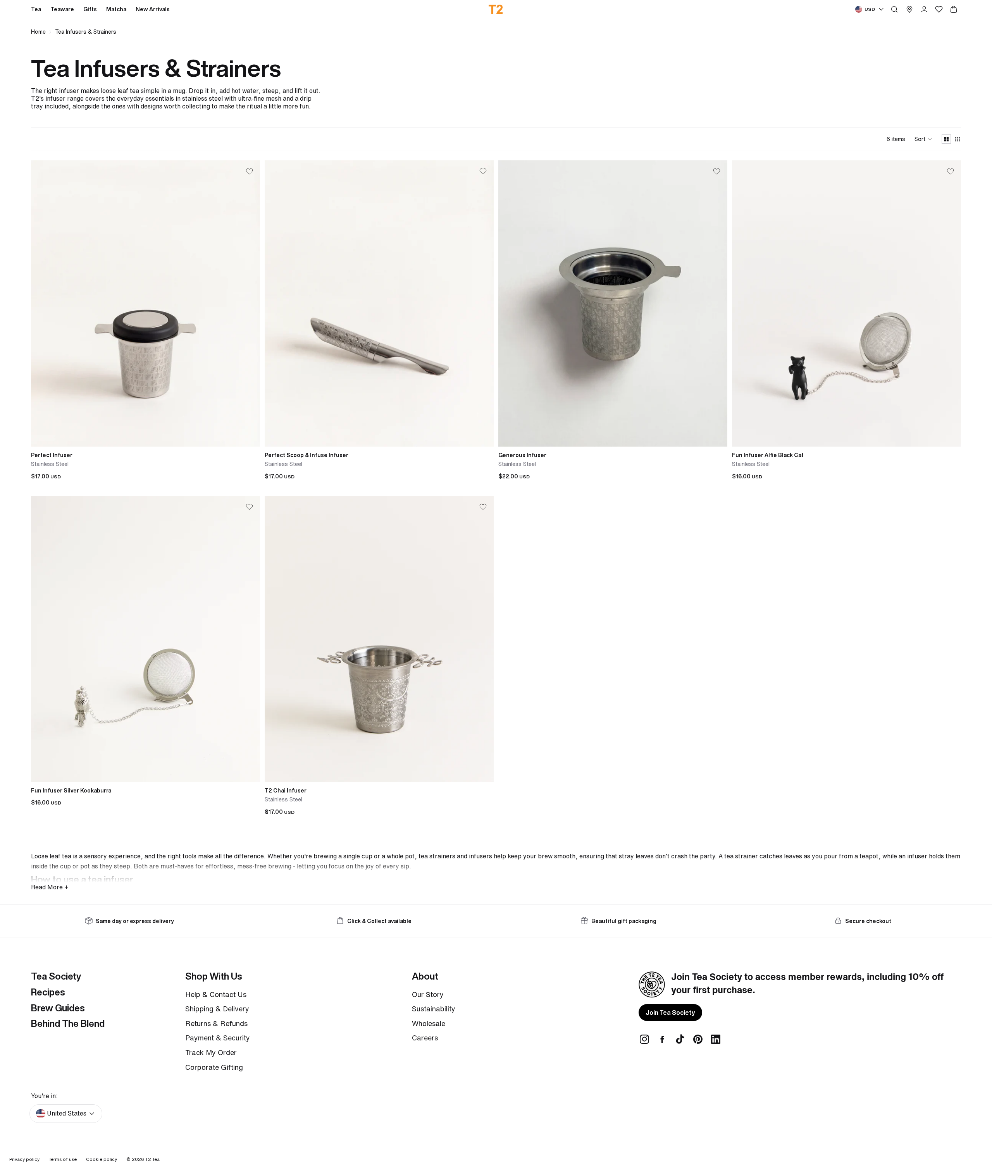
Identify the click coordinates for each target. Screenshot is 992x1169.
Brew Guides (58, 1008)
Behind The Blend (68, 1023)
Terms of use (63, 1159)
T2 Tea (152, 1159)
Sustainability (433, 1009)
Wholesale (428, 1023)
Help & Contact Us (215, 994)
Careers (425, 1038)
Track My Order (211, 1052)
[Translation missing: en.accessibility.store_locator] (909, 9)
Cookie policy (101, 1159)
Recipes (48, 992)
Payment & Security (217, 1038)
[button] (923, 139)
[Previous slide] (42, 303)
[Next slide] (248, 303)
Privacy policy (24, 1159)
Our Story (428, 994)
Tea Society (56, 976)
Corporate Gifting (214, 1067)
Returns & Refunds (216, 1023)
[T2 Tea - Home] (496, 9)
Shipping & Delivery (217, 1009)
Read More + (50, 887)
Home (38, 32)
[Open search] (894, 9)
